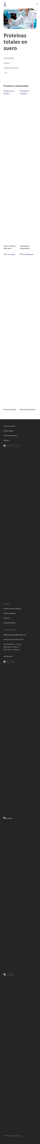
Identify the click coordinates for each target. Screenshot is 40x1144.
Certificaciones (8, 656)
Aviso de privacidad (9, 623)
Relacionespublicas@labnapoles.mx (14, 635)
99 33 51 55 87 (19, 639)
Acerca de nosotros (9, 426)
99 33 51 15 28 (8, 639)
